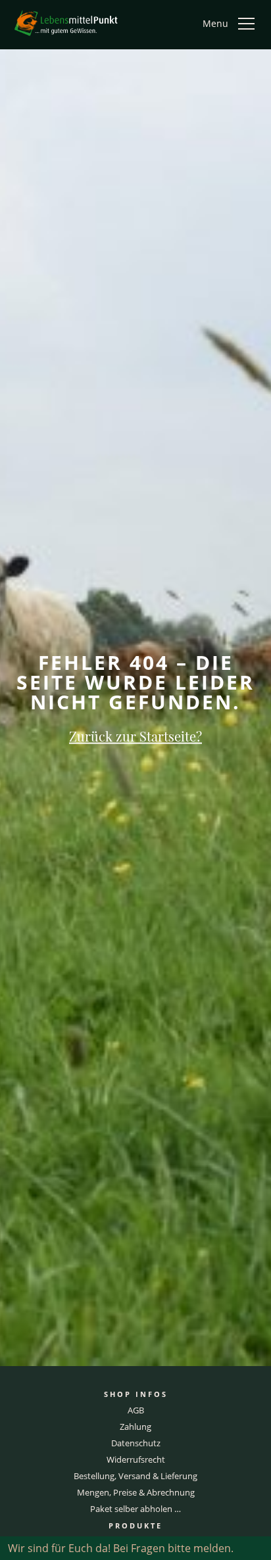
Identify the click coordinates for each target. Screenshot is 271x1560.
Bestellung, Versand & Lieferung (135, 1476)
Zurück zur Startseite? (135, 735)
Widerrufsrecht (136, 1459)
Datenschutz (135, 1443)
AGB (136, 1410)
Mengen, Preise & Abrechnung (136, 1492)
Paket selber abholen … (135, 1509)
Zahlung (135, 1426)
